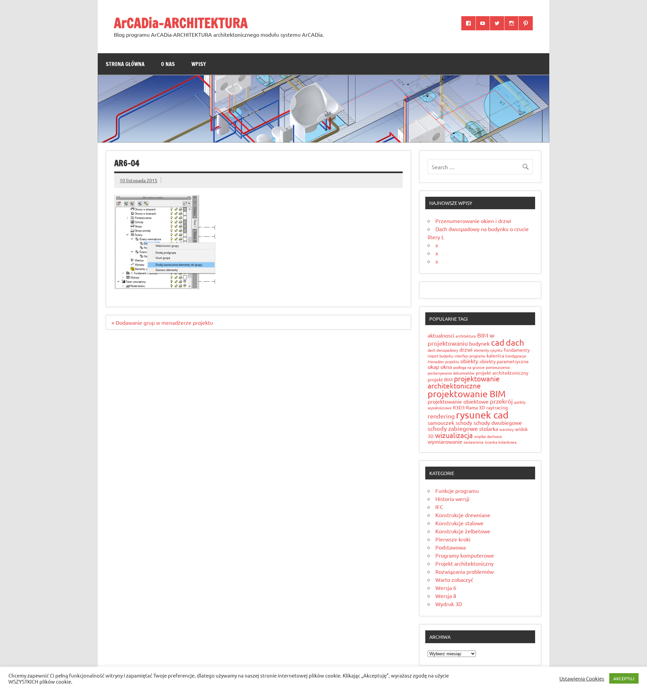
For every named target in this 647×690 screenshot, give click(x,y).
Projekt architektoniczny (464, 563)
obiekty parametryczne (504, 361)
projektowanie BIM (467, 393)
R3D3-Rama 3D (469, 407)
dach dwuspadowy (443, 350)
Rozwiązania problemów (464, 571)
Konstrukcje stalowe (459, 523)
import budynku (440, 355)
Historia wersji (452, 498)
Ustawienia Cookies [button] (581, 679)
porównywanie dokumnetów (451, 373)
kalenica (495, 355)
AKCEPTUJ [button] (624, 678)
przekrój (501, 401)
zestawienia (474, 442)
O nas (168, 64)
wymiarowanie (445, 441)
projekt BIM (440, 379)
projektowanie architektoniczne (464, 382)
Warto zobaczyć (454, 579)
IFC (439, 506)
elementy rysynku (488, 350)
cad (497, 342)
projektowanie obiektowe (458, 401)
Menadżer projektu (443, 361)
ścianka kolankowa (501, 442)
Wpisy (198, 64)
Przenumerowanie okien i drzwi (473, 220)
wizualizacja (454, 435)
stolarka (488, 428)
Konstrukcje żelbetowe (462, 531)
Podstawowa (450, 547)
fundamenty (517, 350)
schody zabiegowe (453, 428)
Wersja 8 (445, 595)
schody (464, 422)
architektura (466, 336)
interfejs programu (470, 355)
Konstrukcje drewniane (462, 514)
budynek (479, 343)
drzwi (465, 349)
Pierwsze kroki (452, 539)
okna (446, 366)
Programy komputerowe (464, 555)
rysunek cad (482, 414)
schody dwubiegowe (497, 422)
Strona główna (125, 64)
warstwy (506, 429)
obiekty (469, 360)
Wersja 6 (445, 587)
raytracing (497, 407)
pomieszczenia (498, 367)
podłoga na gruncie (469, 367)
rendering (441, 415)
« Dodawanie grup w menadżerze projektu (162, 322)
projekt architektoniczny (502, 373)
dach (515, 342)
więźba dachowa (488, 436)
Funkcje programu (457, 490)
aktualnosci (441, 335)
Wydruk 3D (448, 603)
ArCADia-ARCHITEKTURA (181, 22)
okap (433, 366)
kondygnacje (515, 355)
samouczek (441, 422)
